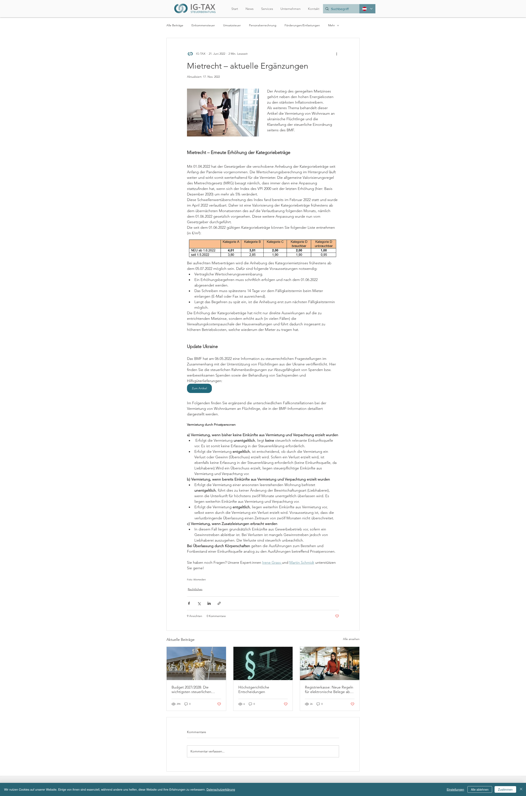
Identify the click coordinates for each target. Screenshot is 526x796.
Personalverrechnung (262, 25)
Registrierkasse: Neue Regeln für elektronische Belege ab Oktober (329, 689)
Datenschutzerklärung (220, 789)
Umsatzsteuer (232, 25)
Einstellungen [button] (455, 789)
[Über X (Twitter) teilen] (199, 603)
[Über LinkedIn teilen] (209, 603)
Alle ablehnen (480, 789)
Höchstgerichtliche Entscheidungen (253, 689)
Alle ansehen (351, 639)
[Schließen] (521, 789)
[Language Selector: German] (367, 8)
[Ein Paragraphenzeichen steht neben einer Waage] (263, 663)
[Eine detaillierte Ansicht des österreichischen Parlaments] (196, 663)
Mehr (331, 25)
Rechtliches (195, 589)
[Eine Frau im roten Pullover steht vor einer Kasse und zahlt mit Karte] (329, 663)
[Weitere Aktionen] (336, 53)
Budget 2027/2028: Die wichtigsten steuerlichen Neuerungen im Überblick (193, 689)
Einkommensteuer (203, 25)
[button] (290, 9)
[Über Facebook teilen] (189, 603)
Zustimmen (505, 789)
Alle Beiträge (174, 25)
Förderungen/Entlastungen (302, 25)
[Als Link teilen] (219, 603)
